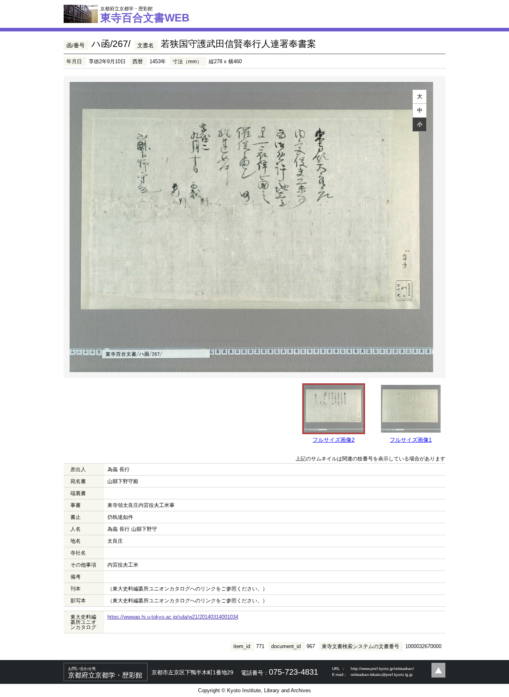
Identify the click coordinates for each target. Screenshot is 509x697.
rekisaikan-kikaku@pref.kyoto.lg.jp (382, 674)
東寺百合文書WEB (145, 14)
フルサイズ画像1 (411, 440)
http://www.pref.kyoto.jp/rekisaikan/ (382, 668)
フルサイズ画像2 (334, 440)
